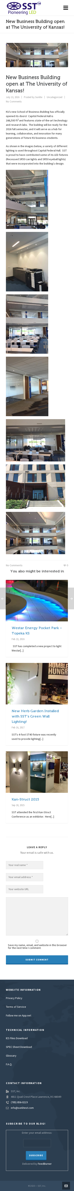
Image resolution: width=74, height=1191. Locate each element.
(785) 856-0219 (19, 1102)
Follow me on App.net (18, 1015)
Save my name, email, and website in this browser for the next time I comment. (37, 946)
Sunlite (38, 97)
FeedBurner (45, 1163)
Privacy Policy (14, 998)
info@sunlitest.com (22, 1108)
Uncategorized (54, 97)
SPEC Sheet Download (19, 1047)
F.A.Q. (9, 1064)
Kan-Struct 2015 (25, 799)
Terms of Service (16, 1007)
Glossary (11, 1055)
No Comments (14, 101)
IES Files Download (17, 1038)
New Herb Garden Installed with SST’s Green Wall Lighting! (35, 716)
